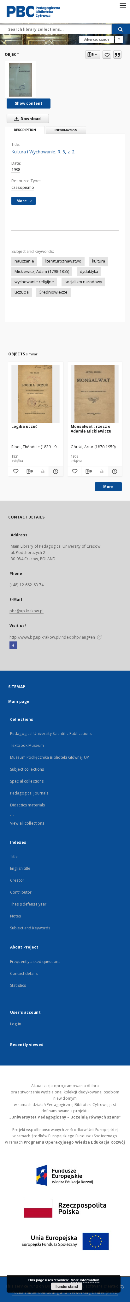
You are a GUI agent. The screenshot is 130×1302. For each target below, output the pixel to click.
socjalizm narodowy (83, 281)
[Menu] (122, 5)
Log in (15, 1024)
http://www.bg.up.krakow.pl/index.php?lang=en (52, 637)
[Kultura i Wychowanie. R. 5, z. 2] (20, 80)
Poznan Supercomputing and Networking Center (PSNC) (65, 1292)
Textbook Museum (27, 745)
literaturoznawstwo (63, 261)
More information (85, 1280)
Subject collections (27, 769)
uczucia (22, 292)
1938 (15, 169)
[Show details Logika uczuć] (55, 471)
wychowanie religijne (34, 281)
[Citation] (117, 54)
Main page (18, 701)
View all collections (27, 823)
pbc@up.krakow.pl (26, 611)
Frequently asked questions (35, 961)
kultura (98, 261)
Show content (28, 103)
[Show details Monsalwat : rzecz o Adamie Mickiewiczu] (114, 471)
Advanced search (96, 39)
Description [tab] (25, 130)
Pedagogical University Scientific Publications (51, 733)
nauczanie (24, 261)
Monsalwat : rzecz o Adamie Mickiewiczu (91, 428)
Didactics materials (27, 805)
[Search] (121, 29)
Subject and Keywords (30, 928)
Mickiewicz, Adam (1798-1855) (42, 271)
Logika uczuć (24, 426)
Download (30, 118)
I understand (67, 1286)
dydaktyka (89, 271)
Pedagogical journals (29, 793)
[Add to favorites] (107, 54)
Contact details (24, 973)
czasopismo (22, 187)
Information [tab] (66, 130)
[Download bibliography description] (29, 471)
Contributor (21, 892)
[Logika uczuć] (35, 394)
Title (14, 856)
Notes (15, 916)
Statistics (18, 985)
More (108, 486)
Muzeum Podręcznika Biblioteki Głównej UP (49, 757)
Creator (17, 880)
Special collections (27, 781)
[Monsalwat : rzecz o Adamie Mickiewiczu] (95, 394)
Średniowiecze (53, 292)
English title (20, 868)
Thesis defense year (28, 904)
